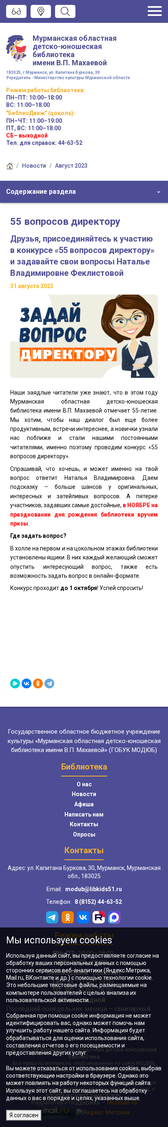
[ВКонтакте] (26, 683)
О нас (84, 784)
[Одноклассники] (38, 683)
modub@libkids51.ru (93, 889)
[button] (84, 192)
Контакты (84, 824)
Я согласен (23, 1115)
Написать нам (84, 814)
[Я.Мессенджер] (15, 683)
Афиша (84, 804)
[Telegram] (49, 683)
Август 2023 (71, 165)
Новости (34, 165)
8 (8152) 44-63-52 (98, 901)
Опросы (84, 834)
